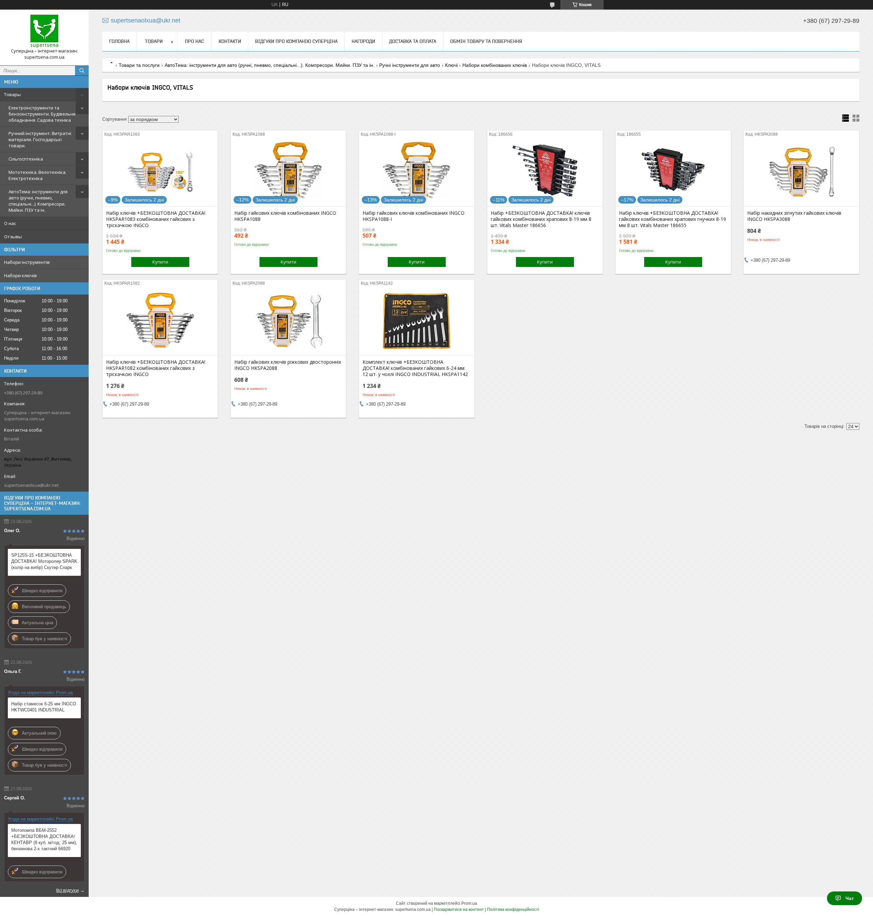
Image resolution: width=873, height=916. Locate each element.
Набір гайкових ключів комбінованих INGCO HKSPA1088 (285, 216)
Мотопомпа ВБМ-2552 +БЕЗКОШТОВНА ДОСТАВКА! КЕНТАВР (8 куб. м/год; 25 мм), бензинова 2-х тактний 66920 (44, 839)
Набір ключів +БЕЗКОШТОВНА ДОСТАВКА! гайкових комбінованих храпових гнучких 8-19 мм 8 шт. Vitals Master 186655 (672, 219)
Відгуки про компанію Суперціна (296, 41)
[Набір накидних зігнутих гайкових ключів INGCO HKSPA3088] (801, 172)
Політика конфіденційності (513, 909)
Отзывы (13, 237)
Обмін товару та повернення (486, 41)
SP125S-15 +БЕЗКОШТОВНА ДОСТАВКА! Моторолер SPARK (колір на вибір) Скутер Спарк (44, 561)
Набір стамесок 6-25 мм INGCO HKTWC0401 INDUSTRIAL (43, 706)
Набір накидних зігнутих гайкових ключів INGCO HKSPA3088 (794, 216)
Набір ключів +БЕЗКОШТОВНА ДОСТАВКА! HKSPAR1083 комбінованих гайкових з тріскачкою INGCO (155, 219)
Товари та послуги (139, 65)
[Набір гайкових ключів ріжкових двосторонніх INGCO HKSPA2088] (288, 321)
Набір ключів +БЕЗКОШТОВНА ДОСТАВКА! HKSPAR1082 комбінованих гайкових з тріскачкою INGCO (155, 368)
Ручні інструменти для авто (409, 65)
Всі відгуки (67, 890)
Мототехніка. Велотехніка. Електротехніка (37, 175)
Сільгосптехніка (26, 159)
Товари (154, 41)
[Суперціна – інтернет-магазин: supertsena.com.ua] (44, 31)
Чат (849, 898)
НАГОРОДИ (363, 41)
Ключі (451, 65)
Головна (119, 41)
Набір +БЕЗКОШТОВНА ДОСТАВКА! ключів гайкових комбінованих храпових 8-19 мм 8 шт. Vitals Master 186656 (541, 219)
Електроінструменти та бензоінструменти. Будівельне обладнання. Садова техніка (42, 114)
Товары (12, 94)
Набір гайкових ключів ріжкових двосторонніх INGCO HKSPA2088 (287, 365)
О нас (10, 223)
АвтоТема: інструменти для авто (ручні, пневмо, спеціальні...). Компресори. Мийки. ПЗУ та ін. (38, 201)
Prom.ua (469, 903)
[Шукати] (82, 70)
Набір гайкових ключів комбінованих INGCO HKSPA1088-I (413, 216)
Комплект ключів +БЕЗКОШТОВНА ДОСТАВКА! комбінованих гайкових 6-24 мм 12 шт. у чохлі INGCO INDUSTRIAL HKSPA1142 (415, 368)
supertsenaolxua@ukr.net (31, 485)
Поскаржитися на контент (459, 909)
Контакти (230, 41)
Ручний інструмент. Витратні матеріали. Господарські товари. (40, 139)
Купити (160, 262)
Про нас (194, 41)
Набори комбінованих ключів (494, 65)
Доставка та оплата (412, 41)
